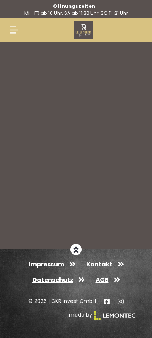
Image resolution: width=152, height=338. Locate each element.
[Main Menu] (14, 30)
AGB (102, 280)
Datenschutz (52, 280)
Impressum (46, 264)
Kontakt (99, 264)
